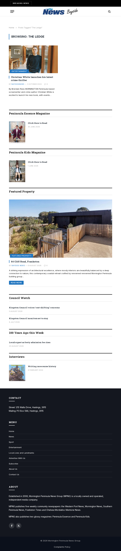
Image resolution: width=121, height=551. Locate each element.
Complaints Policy (62, 547)
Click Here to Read (37, 123)
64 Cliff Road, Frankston (25, 261)
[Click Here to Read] (17, 132)
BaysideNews (18, 84)
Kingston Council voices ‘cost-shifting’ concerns (34, 307)
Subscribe (13, 463)
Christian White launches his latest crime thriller (32, 78)
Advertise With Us (17, 458)
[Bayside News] (60, 11)
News (11, 436)
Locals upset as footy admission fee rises (29, 342)
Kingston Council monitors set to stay (28, 318)
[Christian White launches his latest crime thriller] (33, 59)
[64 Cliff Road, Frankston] (60, 228)
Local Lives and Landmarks (21, 453)
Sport (11, 442)
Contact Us (14, 474)
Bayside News (18, 265)
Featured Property (21, 256)
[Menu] (12, 11)
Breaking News (21, 3)
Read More (16, 282)
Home (11, 431)
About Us (13, 469)
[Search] (109, 11)
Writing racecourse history (42, 366)
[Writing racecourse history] (17, 373)
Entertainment (19, 71)
